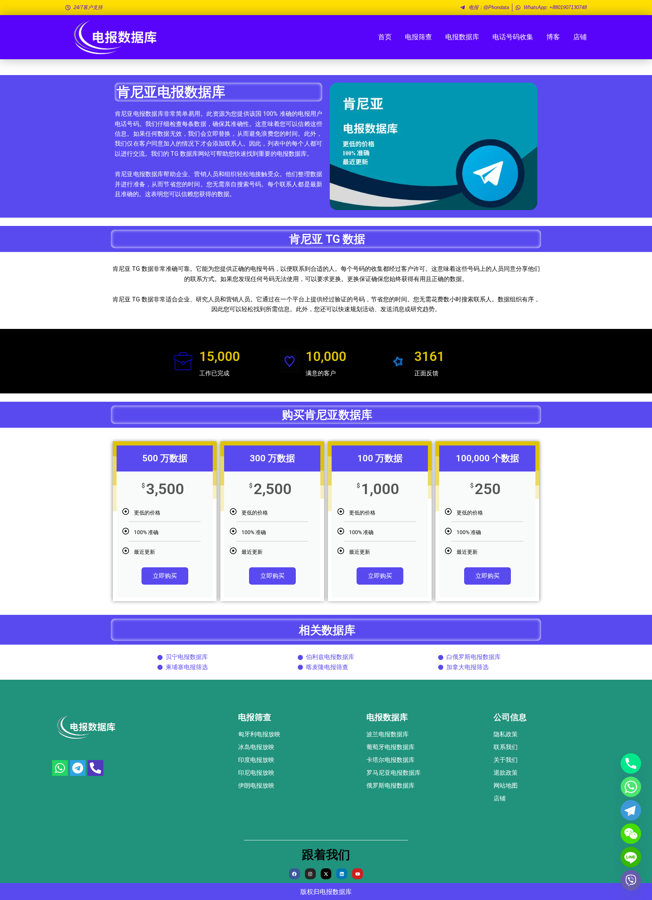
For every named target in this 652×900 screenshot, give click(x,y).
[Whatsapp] (631, 787)
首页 (385, 36)
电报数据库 (462, 36)
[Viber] (631, 880)
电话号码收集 (512, 36)
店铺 (580, 36)
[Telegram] (631, 810)
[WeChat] (631, 833)
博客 (553, 36)
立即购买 (165, 575)
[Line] (631, 857)
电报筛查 (418, 36)
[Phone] (631, 763)
